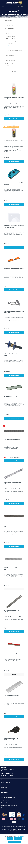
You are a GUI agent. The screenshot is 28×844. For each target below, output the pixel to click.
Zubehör (7, 66)
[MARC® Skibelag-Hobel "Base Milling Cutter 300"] (14, 302)
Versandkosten (6, 828)
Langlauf (7, 23)
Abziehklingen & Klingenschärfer (13, 41)
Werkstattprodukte (10, 60)
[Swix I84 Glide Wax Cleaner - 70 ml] (14, 131)
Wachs (7, 33)
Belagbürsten (10, 43)
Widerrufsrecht (4, 800)
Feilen (7, 52)
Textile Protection (9, 63)
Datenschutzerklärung (6, 802)
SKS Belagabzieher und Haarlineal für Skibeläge (14, 183)
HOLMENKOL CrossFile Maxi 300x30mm (11, 611)
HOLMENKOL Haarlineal (10, 396)
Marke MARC (4, 787)
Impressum (4, 807)
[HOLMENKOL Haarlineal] (14, 388)
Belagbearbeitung (10, 38)
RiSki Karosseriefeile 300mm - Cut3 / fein (14, 568)
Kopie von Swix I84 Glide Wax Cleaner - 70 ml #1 (14, 98)
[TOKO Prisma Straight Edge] (14, 687)
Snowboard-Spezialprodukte (13, 58)
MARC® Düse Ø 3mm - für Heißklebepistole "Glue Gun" (11, 739)
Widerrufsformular (5, 782)
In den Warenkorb (14, 118)
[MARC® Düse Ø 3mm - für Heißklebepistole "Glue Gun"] (14, 730)
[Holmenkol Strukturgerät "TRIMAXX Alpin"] (14, 345)
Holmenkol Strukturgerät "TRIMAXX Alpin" (13, 354)
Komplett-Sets (9, 31)
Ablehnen (10, 838)
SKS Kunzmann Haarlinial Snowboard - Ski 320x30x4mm (14, 226)
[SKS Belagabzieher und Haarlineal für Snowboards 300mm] (14, 260)
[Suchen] (18, 6)
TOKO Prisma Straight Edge (11, 695)
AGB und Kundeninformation (8, 797)
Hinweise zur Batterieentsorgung (9, 805)
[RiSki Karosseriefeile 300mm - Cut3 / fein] (14, 559)
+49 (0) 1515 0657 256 (7, 773)
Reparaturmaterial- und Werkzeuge (14, 50)
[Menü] (2, 6)
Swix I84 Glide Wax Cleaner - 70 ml (13, 140)
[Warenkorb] (25, 6)
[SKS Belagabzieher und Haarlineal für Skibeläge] (14, 174)
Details (14, 589)
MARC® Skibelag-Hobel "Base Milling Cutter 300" (14, 312)
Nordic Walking (9, 25)
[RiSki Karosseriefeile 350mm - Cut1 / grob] (14, 516)
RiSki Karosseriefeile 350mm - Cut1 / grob (14, 525)
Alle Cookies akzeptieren (14, 842)
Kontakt (3, 785)
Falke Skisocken (9, 20)
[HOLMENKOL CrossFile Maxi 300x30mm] (14, 602)
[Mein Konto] (22, 6)
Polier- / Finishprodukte (12, 48)
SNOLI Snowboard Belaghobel (12, 653)
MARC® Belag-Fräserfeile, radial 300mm (12, 483)
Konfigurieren (18, 838)
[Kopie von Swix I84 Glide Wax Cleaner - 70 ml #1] (14, 89)
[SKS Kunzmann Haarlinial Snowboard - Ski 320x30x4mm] (14, 217)
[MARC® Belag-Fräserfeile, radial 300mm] (14, 473)
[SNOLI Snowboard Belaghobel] (14, 644)
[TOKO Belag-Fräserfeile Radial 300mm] (14, 431)
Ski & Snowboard (9, 28)
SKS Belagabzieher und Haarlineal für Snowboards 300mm (14, 269)
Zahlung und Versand (6, 795)
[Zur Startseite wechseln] (14, 3)
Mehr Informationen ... (19, 836)
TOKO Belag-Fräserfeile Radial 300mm (12, 440)
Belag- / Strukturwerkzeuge (13, 45)
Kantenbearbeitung (10, 36)
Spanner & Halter (10, 55)
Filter (14, 71)
